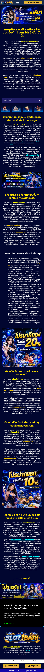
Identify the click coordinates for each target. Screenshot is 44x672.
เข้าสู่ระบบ (25, 661)
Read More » (9, 623)
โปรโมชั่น (34, 661)
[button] (18, 3)
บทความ (17, 661)
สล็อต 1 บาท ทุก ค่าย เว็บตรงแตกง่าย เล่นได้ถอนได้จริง (21, 607)
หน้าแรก (9, 661)
